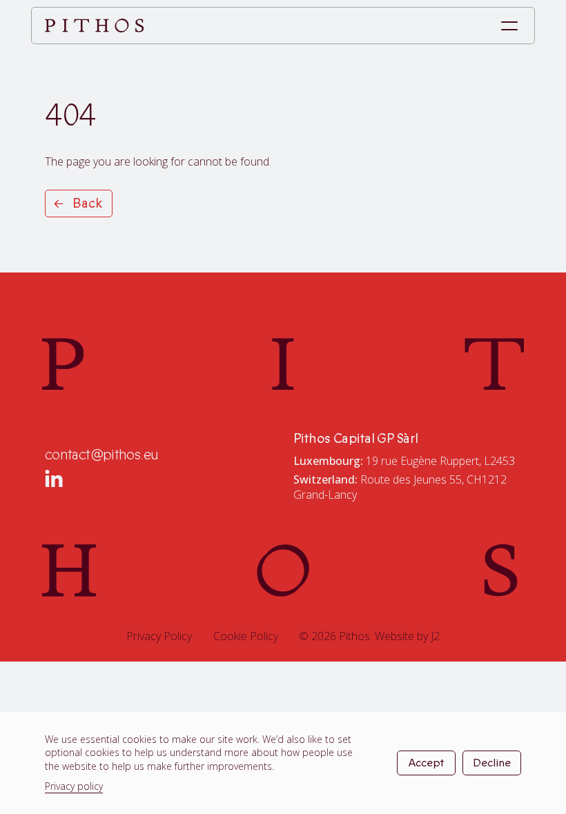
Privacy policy (74, 786)
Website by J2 (407, 636)
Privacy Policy (159, 636)
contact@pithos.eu (101, 455)
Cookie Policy (245, 636)
